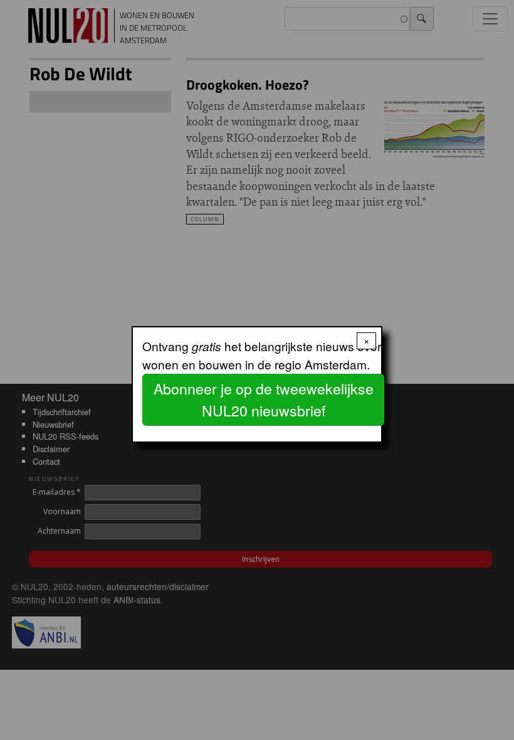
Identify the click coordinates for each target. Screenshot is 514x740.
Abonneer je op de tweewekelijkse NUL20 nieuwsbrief (264, 399)
